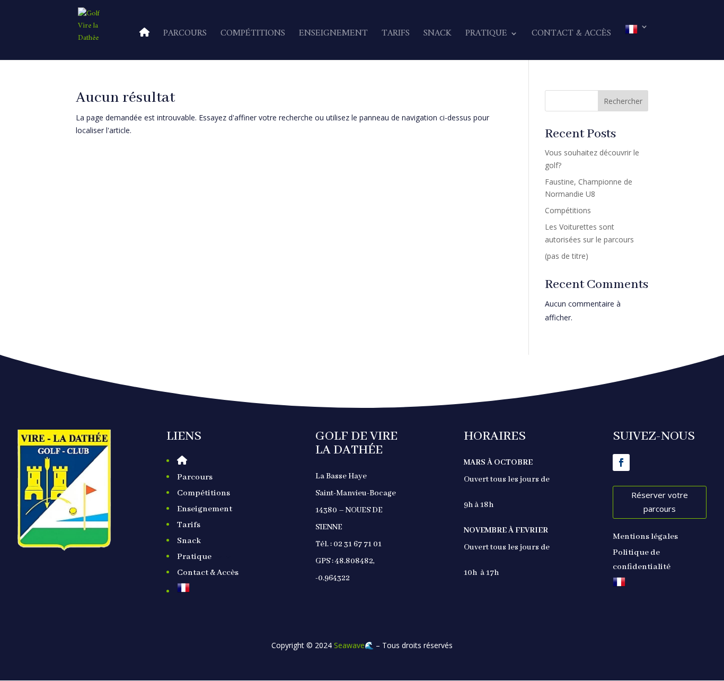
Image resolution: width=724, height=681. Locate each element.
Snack (437, 35)
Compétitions (252, 35)
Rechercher (623, 101)
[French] (636, 41)
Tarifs (396, 35)
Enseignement (333, 35)
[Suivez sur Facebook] (621, 462)
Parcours (185, 35)
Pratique (486, 35)
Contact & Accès (571, 35)
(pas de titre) (566, 256)
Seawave (349, 645)
